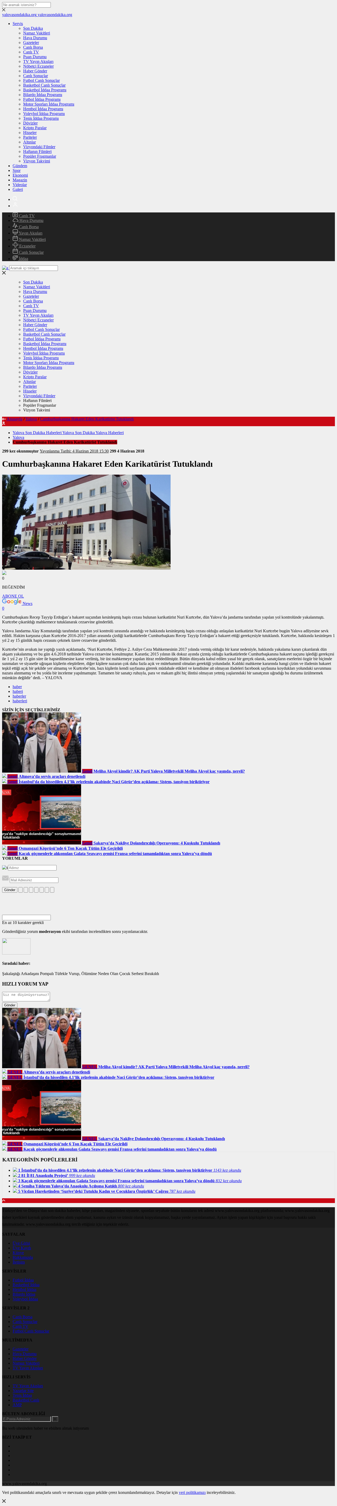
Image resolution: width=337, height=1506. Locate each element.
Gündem (20, 165)
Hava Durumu (35, 38)
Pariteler (30, 137)
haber (17, 686)
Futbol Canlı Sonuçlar (41, 80)
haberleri (20, 701)
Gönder (9, 890)
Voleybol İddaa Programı (44, 113)
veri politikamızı (192, 1492)
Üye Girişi (21, 1243)
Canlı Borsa (33, 47)
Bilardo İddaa (24, 1294)
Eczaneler (27, 246)
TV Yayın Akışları (38, 61)
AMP (17, 1405)
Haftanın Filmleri (37, 151)
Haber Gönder (35, 71)
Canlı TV (31, 52)
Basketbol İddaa (26, 1285)
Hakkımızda (23, 1257)
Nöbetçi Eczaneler (38, 66)
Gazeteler (31, 42)
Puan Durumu (35, 56)
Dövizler (30, 123)
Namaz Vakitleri (36, 33)
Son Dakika (33, 28)
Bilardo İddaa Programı (42, 94)
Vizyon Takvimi (36, 161)
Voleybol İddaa (25, 1299)
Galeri (18, 189)
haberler (19, 696)
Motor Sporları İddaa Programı (48, 104)
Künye (18, 1252)
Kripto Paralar (35, 128)
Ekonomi (20, 175)
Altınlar (29, 142)
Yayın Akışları (30, 233)
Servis (18, 23)
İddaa (23, 258)
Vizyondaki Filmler (39, 147)
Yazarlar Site (23, 1390)
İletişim (19, 1262)
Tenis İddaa (22, 1395)
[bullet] (41, 890)
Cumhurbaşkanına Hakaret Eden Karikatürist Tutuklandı (87, 419)
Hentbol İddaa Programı (43, 109)
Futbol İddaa (23, 1280)
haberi (18, 691)
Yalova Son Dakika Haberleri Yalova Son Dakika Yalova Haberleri (68, 432)
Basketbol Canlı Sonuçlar (44, 85)
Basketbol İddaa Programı (44, 90)
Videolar (20, 184)
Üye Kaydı (22, 1248)
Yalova (31, 419)
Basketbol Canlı (26, 1400)
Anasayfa (14, 419)
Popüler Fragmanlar (39, 156)
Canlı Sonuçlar (35, 75)
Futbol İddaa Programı (42, 99)
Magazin (20, 180)
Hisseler (30, 132)
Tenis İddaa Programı (41, 118)
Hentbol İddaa (24, 1289)
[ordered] (36, 890)
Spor (17, 170)
